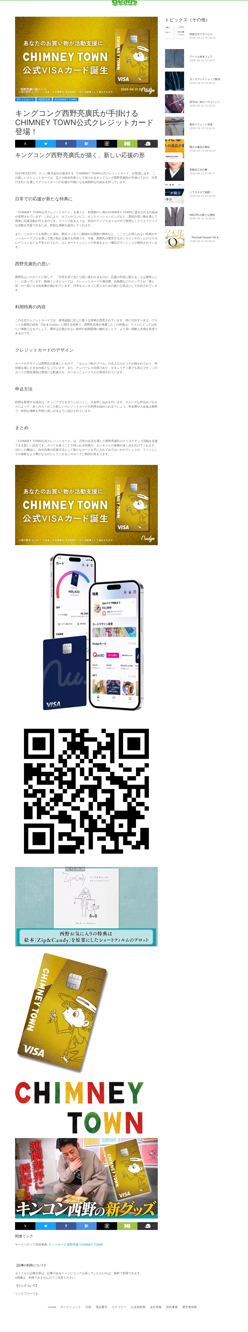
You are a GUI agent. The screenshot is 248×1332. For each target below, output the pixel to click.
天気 (88, 1307)
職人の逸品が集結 (200, 146)
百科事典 (172, 1307)
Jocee (52, 1307)
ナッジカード (57, 1244)
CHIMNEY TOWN (91, 1244)
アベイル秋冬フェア (201, 56)
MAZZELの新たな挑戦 (202, 214)
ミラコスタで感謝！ (201, 192)
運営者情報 (189, 1307)
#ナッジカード (25, 99)
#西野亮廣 (44, 99)
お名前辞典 (138, 1307)
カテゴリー (119, 1307)
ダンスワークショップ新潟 (205, 79)
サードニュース (70, 1307)
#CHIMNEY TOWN (66, 99)
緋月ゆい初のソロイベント (205, 101)
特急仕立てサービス (201, 34)
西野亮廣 (73, 1244)
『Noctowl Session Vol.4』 (205, 237)
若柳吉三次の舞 (198, 169)
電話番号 (101, 1307)
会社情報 (156, 1307)
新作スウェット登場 (201, 124)
